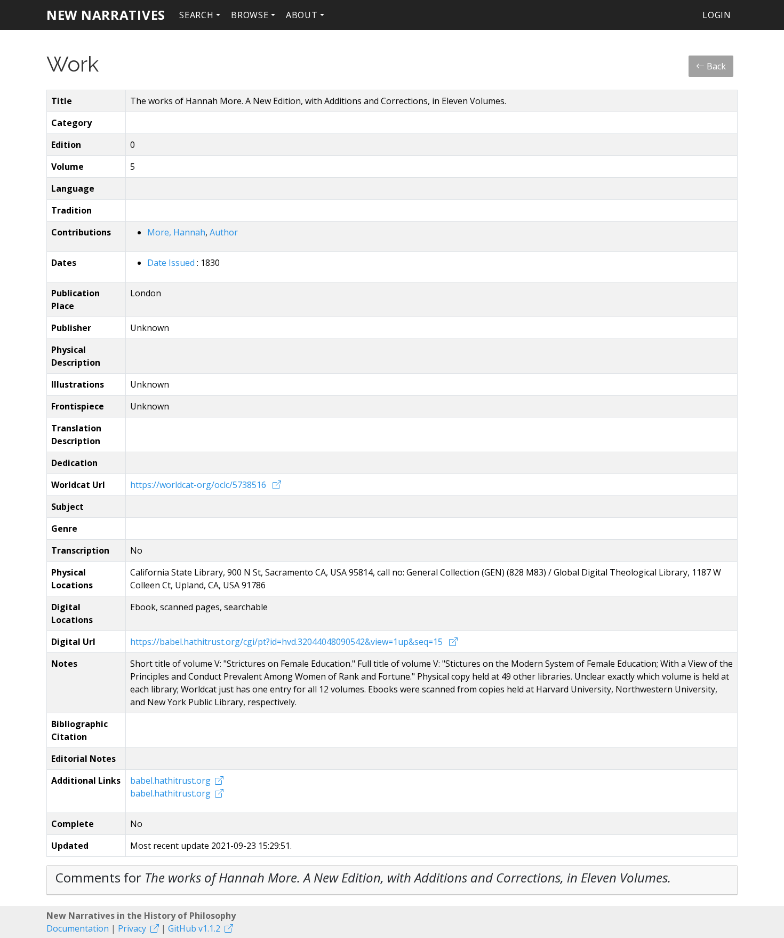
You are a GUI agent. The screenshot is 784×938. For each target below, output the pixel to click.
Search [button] (196, 15)
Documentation (77, 928)
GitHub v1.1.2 (194, 928)
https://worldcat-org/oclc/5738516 (199, 485)
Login (716, 15)
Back (715, 66)
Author (224, 232)
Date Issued (172, 263)
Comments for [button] (363, 877)
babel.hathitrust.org (170, 780)
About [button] (302, 15)
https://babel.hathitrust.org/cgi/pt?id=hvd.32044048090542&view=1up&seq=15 (287, 642)
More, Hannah (176, 232)
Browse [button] (250, 15)
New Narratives (105, 14)
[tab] (392, 880)
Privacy (132, 928)
